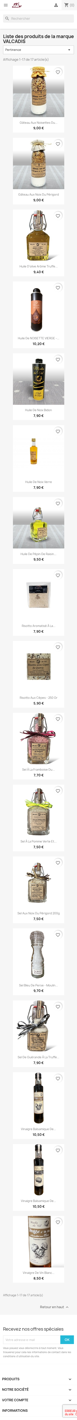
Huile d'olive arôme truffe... (39, 266)
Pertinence (38, 49)
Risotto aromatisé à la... (38, 626)
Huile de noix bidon (38, 410)
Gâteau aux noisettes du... (38, 123)
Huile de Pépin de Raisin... (38, 554)
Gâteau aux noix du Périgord (38, 194)
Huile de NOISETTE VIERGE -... (38, 338)
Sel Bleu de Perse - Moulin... (38, 985)
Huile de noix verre (38, 482)
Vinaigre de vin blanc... (38, 1273)
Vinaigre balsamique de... (38, 1129)
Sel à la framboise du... (38, 769)
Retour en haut (55, 1307)
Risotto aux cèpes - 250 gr (38, 698)
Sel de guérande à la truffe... (38, 1057)
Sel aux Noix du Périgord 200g (38, 913)
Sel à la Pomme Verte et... (39, 841)
